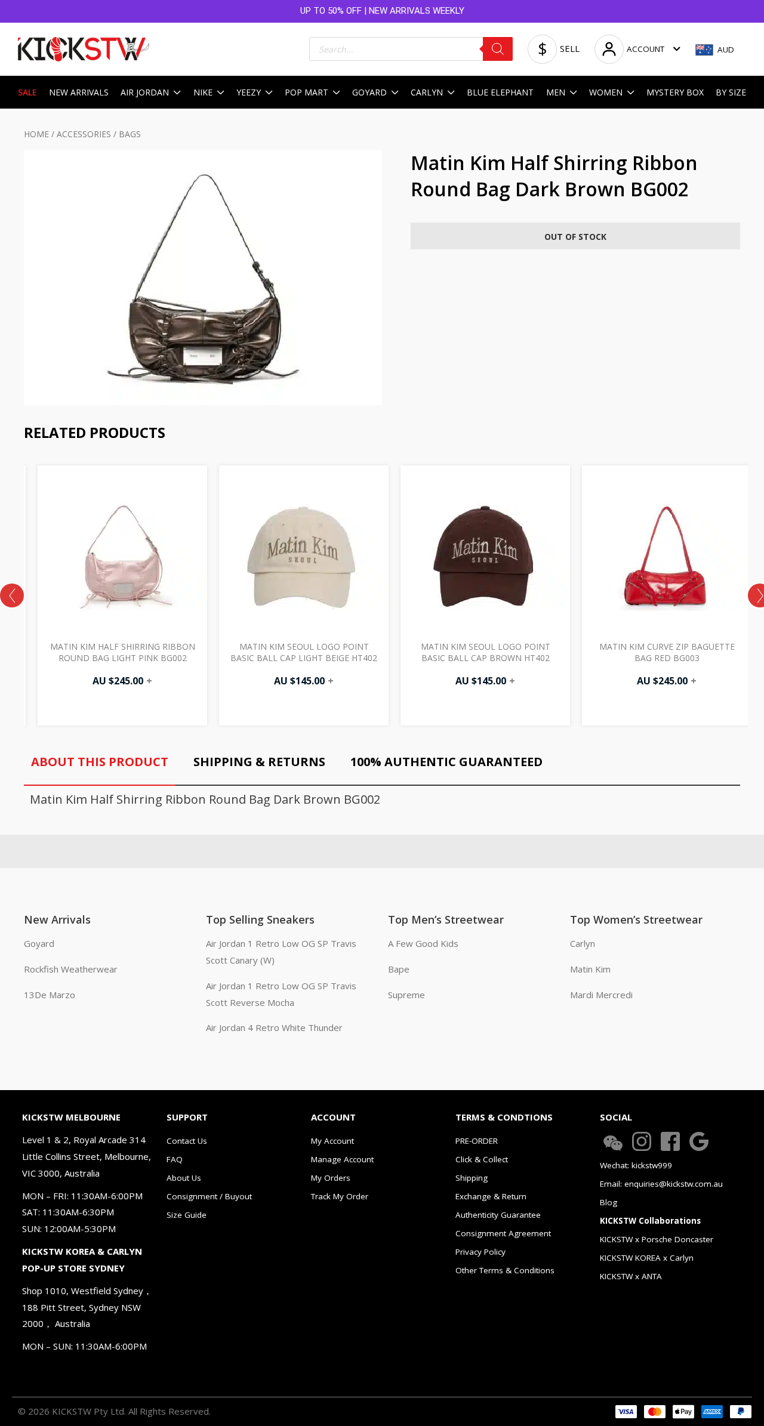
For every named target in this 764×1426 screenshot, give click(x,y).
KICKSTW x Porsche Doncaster (656, 1239)
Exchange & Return (490, 1196)
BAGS (130, 134)
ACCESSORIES (84, 134)
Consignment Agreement (503, 1233)
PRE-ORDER (476, 1140)
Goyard (39, 943)
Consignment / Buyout (209, 1196)
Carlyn (582, 943)
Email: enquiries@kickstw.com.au (661, 1183)
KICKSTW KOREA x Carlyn (647, 1257)
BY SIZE (731, 92)
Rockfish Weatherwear (71, 969)
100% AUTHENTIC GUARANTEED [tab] (446, 762)
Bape (398, 969)
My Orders (330, 1177)
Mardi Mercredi (601, 995)
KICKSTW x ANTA (631, 1276)
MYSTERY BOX (675, 92)
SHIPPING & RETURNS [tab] (259, 762)
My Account (332, 1140)
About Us (184, 1177)
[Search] (498, 49)
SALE (27, 92)
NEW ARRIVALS (79, 92)
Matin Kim (590, 969)
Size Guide (187, 1214)
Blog (608, 1202)
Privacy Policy (480, 1251)
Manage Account (342, 1159)
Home (36, 134)
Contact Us (187, 1140)
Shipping (471, 1177)
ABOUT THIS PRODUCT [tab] (99, 762)
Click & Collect (481, 1159)
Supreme (406, 995)
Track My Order (339, 1196)
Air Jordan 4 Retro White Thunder (274, 1027)
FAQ (175, 1159)
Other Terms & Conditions (504, 1270)
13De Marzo (49, 995)
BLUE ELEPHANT (500, 92)
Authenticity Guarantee (498, 1214)
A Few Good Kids (423, 943)
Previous (12, 595)
